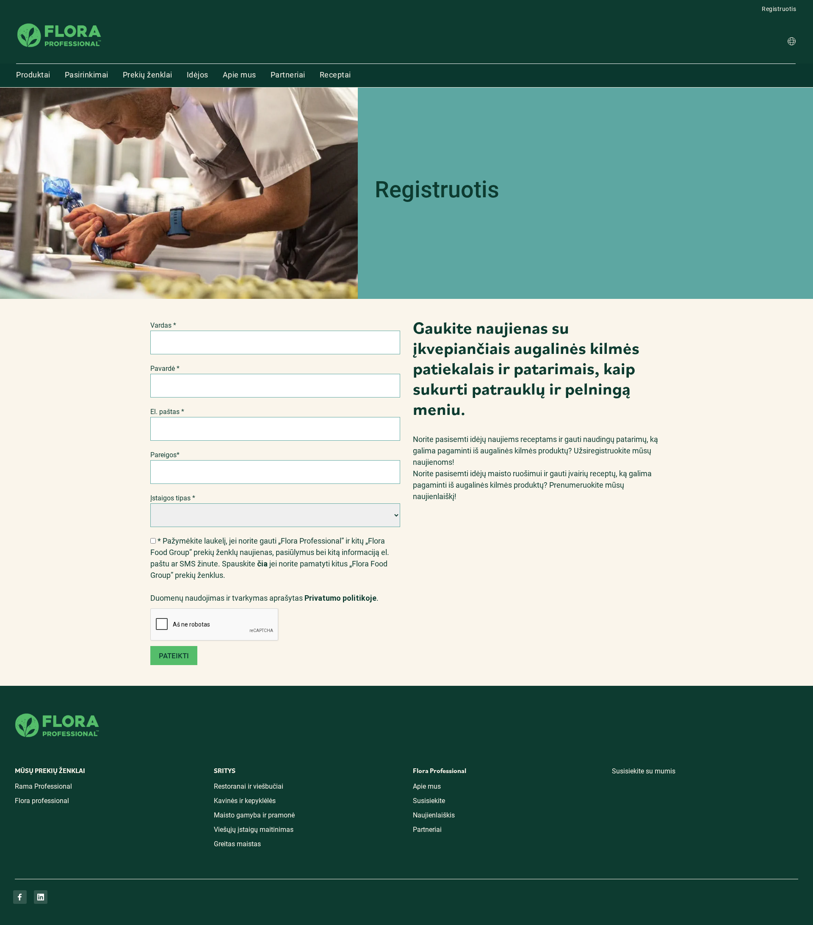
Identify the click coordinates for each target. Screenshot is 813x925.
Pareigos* (165, 455)
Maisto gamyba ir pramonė (254, 815)
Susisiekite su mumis (643, 771)
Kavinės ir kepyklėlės (245, 801)
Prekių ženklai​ (147, 74)
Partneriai (288, 74)
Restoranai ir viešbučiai (248, 786)
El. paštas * (167, 412)
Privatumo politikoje (340, 598)
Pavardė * (165, 368)
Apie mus (239, 74)
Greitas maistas (237, 844)
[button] (791, 42)
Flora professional (42, 801)
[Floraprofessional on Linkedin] (40, 897)
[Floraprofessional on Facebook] (20, 897)
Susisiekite (429, 801)
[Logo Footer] (57, 712)
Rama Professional (43, 786)
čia (263, 563)
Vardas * (163, 325)
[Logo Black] (59, 22)
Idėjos (197, 74)
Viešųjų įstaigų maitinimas (253, 830)
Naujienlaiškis (434, 815)
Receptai (335, 74)
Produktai (33, 74)
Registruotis (779, 9)
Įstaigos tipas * (172, 498)
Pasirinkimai (86, 74)
